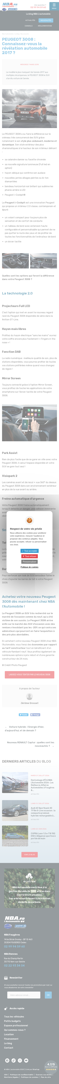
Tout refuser (30, 556)
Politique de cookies (29, 567)
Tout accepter (30, 551)
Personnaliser (29, 562)
